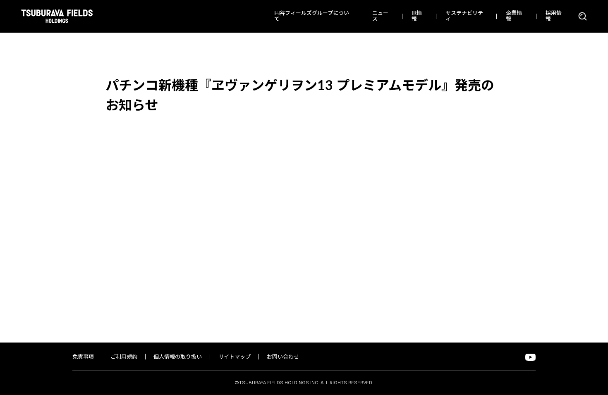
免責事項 (83, 357)
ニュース (380, 16)
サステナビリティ (464, 16)
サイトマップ (234, 357)
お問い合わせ (283, 357)
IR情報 (417, 16)
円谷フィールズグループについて (311, 16)
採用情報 (554, 16)
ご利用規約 (123, 357)
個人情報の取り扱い (177, 357)
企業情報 (514, 16)
